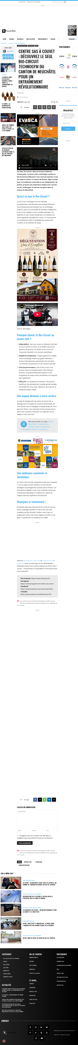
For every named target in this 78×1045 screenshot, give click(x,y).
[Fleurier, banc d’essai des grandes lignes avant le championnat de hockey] (8, 67)
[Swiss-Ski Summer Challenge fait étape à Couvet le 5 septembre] (8, 117)
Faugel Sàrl (60, 973)
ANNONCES (32, 995)
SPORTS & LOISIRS (34, 973)
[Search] (65, 2)
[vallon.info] (9, 31)
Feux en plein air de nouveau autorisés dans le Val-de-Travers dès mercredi (8, 152)
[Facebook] (4, 55)
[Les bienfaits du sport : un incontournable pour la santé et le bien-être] (11, 910)
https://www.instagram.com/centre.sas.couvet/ (37, 584)
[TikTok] (4, 58)
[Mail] (46, 1027)
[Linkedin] (9, 55)
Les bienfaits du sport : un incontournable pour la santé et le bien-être (40, 911)
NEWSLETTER (33, 991)
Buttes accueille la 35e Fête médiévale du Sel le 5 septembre (12, 1011)
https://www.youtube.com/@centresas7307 (36, 594)
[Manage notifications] (4, 1041)
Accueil (3, 43)
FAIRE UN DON (33, 999)
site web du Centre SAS (32, 561)
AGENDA (31, 983)
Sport (4, 74)
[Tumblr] (7, 58)
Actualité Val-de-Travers (17, 43)
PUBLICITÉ (32, 1003)
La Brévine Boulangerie (64, 965)
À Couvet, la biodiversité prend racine (6, 106)
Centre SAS (27, 862)
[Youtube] (12, 58)
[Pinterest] (12, 55)
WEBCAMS (32, 969)
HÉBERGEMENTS (33, 957)
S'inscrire (68, 129)
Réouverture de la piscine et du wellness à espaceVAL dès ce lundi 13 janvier (38, 897)
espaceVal (39, 862)
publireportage (31, 45)
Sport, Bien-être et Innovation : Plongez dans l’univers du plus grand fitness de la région (38, 924)
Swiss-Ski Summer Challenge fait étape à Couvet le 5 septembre (8, 128)
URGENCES (32, 987)
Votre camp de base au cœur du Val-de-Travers (39, 938)
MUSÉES (31, 961)
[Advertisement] (48, 21)
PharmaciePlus (61, 981)
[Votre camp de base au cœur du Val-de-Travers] (11, 937)
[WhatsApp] (44, 107)
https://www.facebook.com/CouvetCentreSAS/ (37, 589)
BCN (58, 969)
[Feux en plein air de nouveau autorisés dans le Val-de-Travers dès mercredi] (8, 140)
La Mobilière (60, 957)
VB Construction (62, 977)
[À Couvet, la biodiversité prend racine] (8, 96)
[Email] (54, 107)
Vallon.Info (10, 51)
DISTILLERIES (33, 965)
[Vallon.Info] (5, 51)
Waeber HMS (60, 961)
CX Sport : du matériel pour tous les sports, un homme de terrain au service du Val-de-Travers (39, 884)
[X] (9, 58)
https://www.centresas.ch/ (40, 578)
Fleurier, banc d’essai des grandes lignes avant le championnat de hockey (7, 81)
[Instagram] (6, 55)
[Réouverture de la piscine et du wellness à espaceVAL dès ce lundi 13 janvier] (11, 896)
